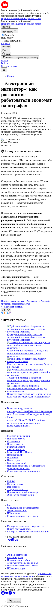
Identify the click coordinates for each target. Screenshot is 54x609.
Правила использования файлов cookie (21, 24)
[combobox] (14, 600)
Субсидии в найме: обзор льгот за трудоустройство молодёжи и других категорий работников (26, 337)
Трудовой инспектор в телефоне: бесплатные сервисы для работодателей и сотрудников (28, 380)
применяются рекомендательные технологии (26, 574)
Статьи (10, 76)
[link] (6, 54)
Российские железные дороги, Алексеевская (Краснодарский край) (26, 423)
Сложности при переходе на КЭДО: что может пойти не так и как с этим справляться (27, 353)
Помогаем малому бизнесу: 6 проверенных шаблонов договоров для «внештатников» (29, 395)
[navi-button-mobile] (4, 69)
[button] (4, 60)
